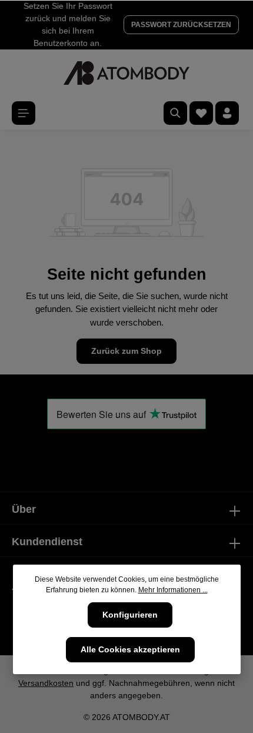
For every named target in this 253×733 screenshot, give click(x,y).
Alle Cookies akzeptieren (130, 649)
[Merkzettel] (201, 113)
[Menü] (23, 113)
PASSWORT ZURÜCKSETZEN (181, 25)
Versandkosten (46, 683)
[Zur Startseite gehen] (126, 73)
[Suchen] (175, 113)
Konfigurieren (130, 614)
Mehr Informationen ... (173, 590)
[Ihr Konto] (227, 113)
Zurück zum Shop (126, 351)
